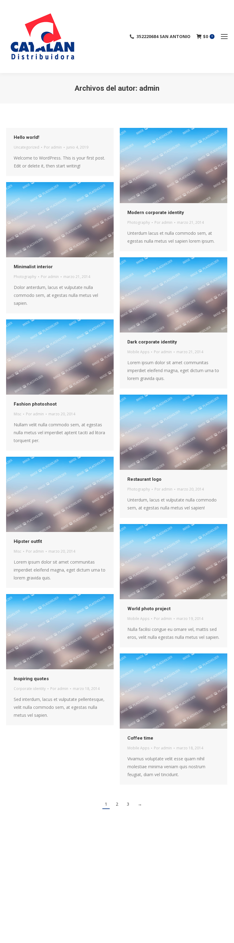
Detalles (190, 165)
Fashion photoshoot (35, 404)
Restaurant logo (144, 479)
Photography (138, 222)
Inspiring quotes (31, 678)
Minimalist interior (33, 266)
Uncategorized (26, 147)
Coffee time (140, 738)
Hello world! (26, 137)
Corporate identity (30, 688)
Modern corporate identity (155, 212)
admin (149, 88)
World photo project (149, 608)
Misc (17, 414)
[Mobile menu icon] (224, 36)
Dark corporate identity (152, 342)
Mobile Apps (138, 351)
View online (157, 165)
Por (53, 147)
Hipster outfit (28, 541)
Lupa (173, 165)
